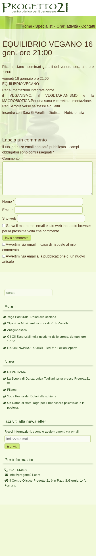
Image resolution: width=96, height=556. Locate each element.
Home (26, 26)
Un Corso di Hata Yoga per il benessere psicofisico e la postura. (46, 405)
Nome (8, 201)
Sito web (9, 218)
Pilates (12, 389)
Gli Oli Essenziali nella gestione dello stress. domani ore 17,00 (46, 339)
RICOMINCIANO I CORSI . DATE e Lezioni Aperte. (42, 348)
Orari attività (67, 26)
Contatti (88, 26)
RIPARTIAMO (16, 372)
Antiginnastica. (17, 330)
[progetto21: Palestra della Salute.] (34, 12)
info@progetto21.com (25, 474)
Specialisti (44, 26)
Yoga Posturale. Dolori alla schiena (31, 317)
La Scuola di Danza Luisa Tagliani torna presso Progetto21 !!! (48, 381)
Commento (11, 158)
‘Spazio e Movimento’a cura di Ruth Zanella (38, 323)
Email (8, 210)
